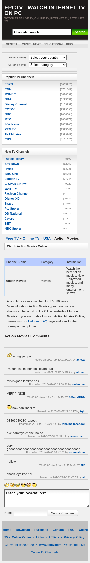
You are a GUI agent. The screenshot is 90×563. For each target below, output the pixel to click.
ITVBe (9, 169)
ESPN (9, 84)
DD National (13, 213)
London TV (12, 179)
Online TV (31, 238)
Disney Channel (16, 104)
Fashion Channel (16, 193)
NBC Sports (13, 228)
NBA (8, 99)
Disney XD (12, 198)
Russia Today (14, 159)
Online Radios (22, 537)
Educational (54, 44)
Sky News (12, 164)
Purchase (41, 530)
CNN (8, 89)
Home (7, 530)
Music (26, 44)
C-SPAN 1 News (16, 184)
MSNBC (10, 94)
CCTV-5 (10, 109)
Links (40, 537)
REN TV (10, 129)
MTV (8, 119)
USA (47, 238)
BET (8, 223)
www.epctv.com (50, 545)
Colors (9, 218)
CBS (8, 139)
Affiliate (54, 537)
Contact (58, 530)
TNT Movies (13, 134)
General (13, 44)
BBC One (11, 174)
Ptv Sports (12, 208)
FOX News (12, 124)
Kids (69, 44)
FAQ (71, 530)
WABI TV (11, 188)
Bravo (9, 203)
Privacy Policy (74, 537)
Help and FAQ (37, 321)
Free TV (12, 238)
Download (23, 530)
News (37, 44)
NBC (8, 114)
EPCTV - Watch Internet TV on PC (44, 10)
